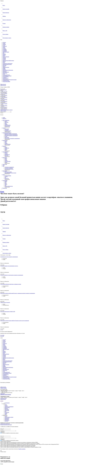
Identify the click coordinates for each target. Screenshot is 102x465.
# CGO (4, 45)
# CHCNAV (5, 46)
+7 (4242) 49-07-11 (3, 108)
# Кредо (4, 66)
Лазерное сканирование (7, 132)
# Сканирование (5, 76)
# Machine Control (6, 349)
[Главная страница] (0, 83)
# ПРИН (4, 69)
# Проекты (4, 71)
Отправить (2, 439)
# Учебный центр (6, 80)
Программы (5, 157)
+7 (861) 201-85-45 (3, 99)
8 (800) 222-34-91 (3, 89)
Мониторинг (5, 170)
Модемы (4, 146)
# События (4, 77)
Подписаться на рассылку (5, 423)
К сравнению (7, 402)
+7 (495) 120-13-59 (3, 91)
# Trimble (4, 58)
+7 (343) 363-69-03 (3, 97)
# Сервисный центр (6, 74)
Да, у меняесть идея (2, 336)
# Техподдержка (5, 78)
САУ (3, 166)
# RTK (4, 55)
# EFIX (4, 47)
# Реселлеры (5, 370)
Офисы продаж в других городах (6, 109)
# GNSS (4, 48)
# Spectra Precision (6, 56)
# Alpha (4, 43)
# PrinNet (4, 54)
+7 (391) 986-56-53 (3, 101)
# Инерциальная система (7, 64)
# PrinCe (4, 53)
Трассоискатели (5, 151)
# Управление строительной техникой (9, 79)
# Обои (4, 68)
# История (4, 65)
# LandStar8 (5, 348)
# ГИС (4, 62)
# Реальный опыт (6, 369)
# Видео (4, 61)
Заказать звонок (3, 110)
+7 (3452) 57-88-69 (3, 105)
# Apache (4, 44)
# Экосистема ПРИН (6, 81)
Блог (2, 192)
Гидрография (5, 180)
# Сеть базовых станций (7, 75)
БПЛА (4, 174)
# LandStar (4, 49)
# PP (3, 52)
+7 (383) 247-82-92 (3, 103)
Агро (3, 165)
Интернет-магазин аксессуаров (6, 424)
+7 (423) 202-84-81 (3, 95)
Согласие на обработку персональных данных (10, 433)
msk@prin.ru (2, 393)
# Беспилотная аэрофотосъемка (8, 60)
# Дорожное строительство (7, 63)
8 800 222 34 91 (3, 84)
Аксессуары (5, 164)
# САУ (4, 73)
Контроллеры (5, 140)
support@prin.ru (3, 399)
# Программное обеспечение (8, 70)
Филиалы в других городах (5, 394)
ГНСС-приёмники (6, 120)
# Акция (4, 59)
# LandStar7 (5, 50)
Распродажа (5, 188)
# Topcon (4, 57)
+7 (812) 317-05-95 (3, 93)
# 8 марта (4, 42)
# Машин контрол (6, 67)
